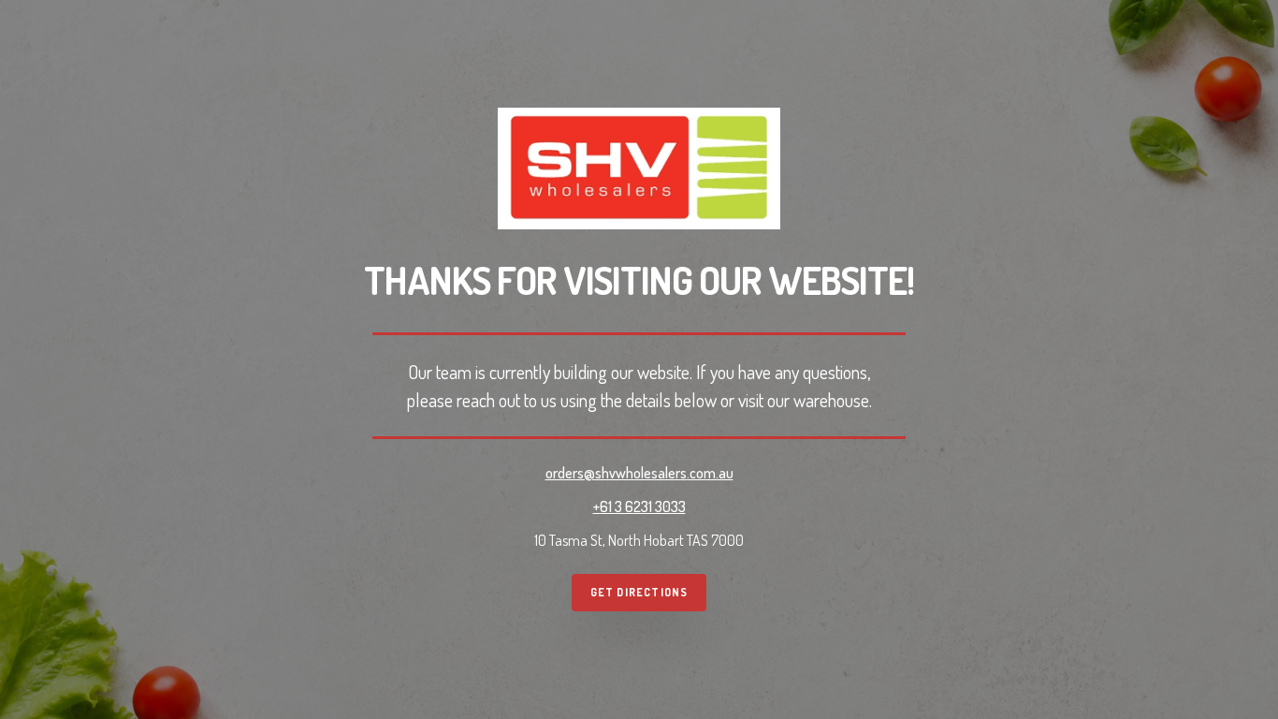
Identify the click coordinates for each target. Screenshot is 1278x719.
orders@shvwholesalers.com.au (639, 472)
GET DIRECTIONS (639, 592)
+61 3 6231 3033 (639, 506)
